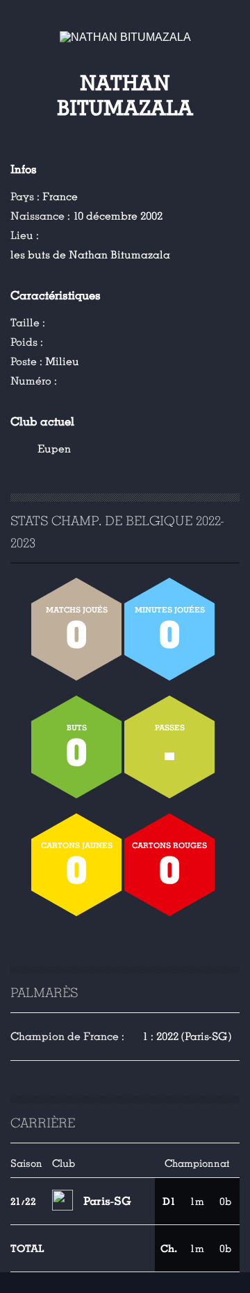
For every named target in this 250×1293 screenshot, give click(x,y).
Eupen (54, 449)
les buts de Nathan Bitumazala (90, 255)
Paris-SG (107, 1201)
